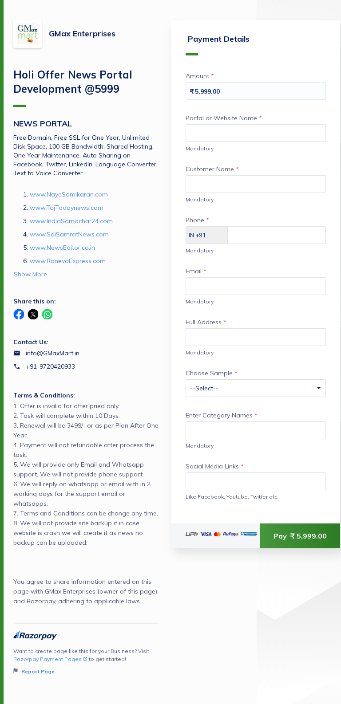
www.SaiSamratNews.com (69, 234)
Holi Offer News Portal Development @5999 (72, 81)
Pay (300, 535)
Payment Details (219, 39)
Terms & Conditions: (44, 395)
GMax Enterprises (82, 33)
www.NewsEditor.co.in (62, 248)
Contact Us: (30, 342)
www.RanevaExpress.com (68, 261)
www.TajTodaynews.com (66, 208)
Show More (30, 274)
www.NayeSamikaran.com (69, 194)
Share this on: (34, 301)
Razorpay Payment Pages (47, 659)
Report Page (37, 671)
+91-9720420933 (50, 366)
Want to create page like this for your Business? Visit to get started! (81, 661)
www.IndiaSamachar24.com (71, 221)
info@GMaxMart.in (52, 353)
